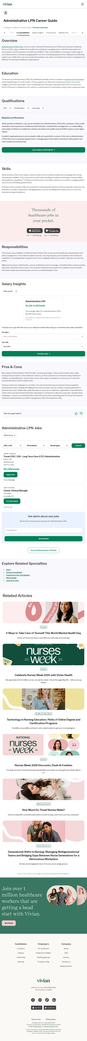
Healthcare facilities (43, 953)
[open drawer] (82, 4)
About (66, 948)
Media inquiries (66, 966)
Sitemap (21, 962)
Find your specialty (40, 27)
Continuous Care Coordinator (18, 575)
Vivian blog (21, 957)
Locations (21, 948)
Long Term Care (12, 580)
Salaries (21, 953)
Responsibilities (23, 33)
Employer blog (43, 962)
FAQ (66, 953)
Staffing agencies (43, 957)
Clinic (8, 570)
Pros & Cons (51, 33)
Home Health (11, 578)
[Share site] (5, 12)
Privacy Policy (37, 1026)
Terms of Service (49, 1026)
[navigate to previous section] (4, 32)
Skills (12, 33)
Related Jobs (64, 33)
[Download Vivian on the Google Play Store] (52, 230)
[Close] (76, 13)
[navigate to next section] (82, 32)
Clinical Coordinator (14, 572)
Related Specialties (79, 33)
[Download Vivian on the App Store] (35, 230)
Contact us (66, 962)
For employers (43, 948)
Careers (66, 957)
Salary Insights (38, 33)
